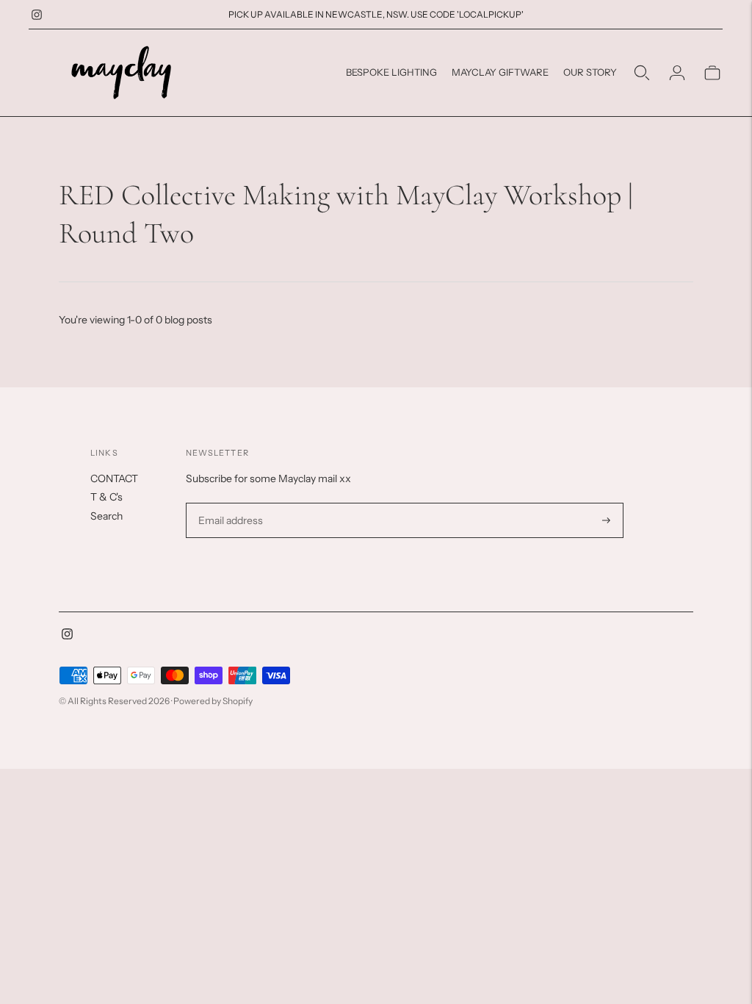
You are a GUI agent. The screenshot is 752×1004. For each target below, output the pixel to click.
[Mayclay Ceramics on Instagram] (37, 15)
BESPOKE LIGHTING (391, 72)
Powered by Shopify (213, 700)
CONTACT (114, 478)
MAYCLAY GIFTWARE (500, 72)
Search (106, 516)
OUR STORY (590, 72)
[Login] (677, 73)
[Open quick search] (642, 73)
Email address (228, 503)
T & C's (106, 496)
